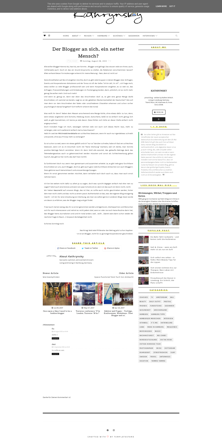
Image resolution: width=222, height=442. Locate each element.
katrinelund (167, 323)
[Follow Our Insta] (158, 119)
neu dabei (161, 335)
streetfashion (161, 352)
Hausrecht (58, 190)
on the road (166, 340)
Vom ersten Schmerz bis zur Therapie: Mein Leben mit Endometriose (164, 270)
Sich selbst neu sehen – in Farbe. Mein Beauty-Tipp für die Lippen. (163, 260)
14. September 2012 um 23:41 (61, 347)
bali (172, 297)
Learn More (161, 6)
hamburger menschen (150, 318)
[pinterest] (107, 430)
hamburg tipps (158, 314)
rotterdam (170, 348)
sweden (143, 357)
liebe (142, 327)
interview (168, 318)
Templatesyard (124, 437)
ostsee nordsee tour (150, 344)
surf (173, 352)
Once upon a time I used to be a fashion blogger (57, 312)
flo (53, 328)
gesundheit (145, 310)
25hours (144, 297)
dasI (54, 344)
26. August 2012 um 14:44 (60, 331)
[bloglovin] (45, 36)
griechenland (160, 310)
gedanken (169, 306)
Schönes (118, 36)
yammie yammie (158, 361)
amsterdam (161, 297)
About (75, 36)
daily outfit (155, 301)
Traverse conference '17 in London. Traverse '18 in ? (88, 312)
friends (143, 306)
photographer (146, 348)
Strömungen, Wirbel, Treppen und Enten (157, 195)
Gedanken (134, 36)
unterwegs (165, 357)
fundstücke (156, 306)
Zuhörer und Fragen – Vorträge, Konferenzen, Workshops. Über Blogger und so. (118, 313)
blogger (74, 61)
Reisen (88, 36)
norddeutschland (148, 340)
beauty (143, 301)
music (158, 331)
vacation (144, 361)
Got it (172, 6)
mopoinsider (146, 331)
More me (159, 112)
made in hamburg (155, 327)
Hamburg (102, 36)
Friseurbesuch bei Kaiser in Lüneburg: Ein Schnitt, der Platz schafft (163, 280)
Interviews (149, 36)
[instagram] (49, 36)
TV (152, 297)
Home (66, 36)
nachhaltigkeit (147, 335)
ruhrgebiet (145, 352)
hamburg (144, 314)
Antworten (55, 338)
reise (159, 348)
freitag (167, 301)
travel (153, 357)
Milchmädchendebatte (67, 133)
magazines (172, 327)
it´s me (154, 323)
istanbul (144, 323)
